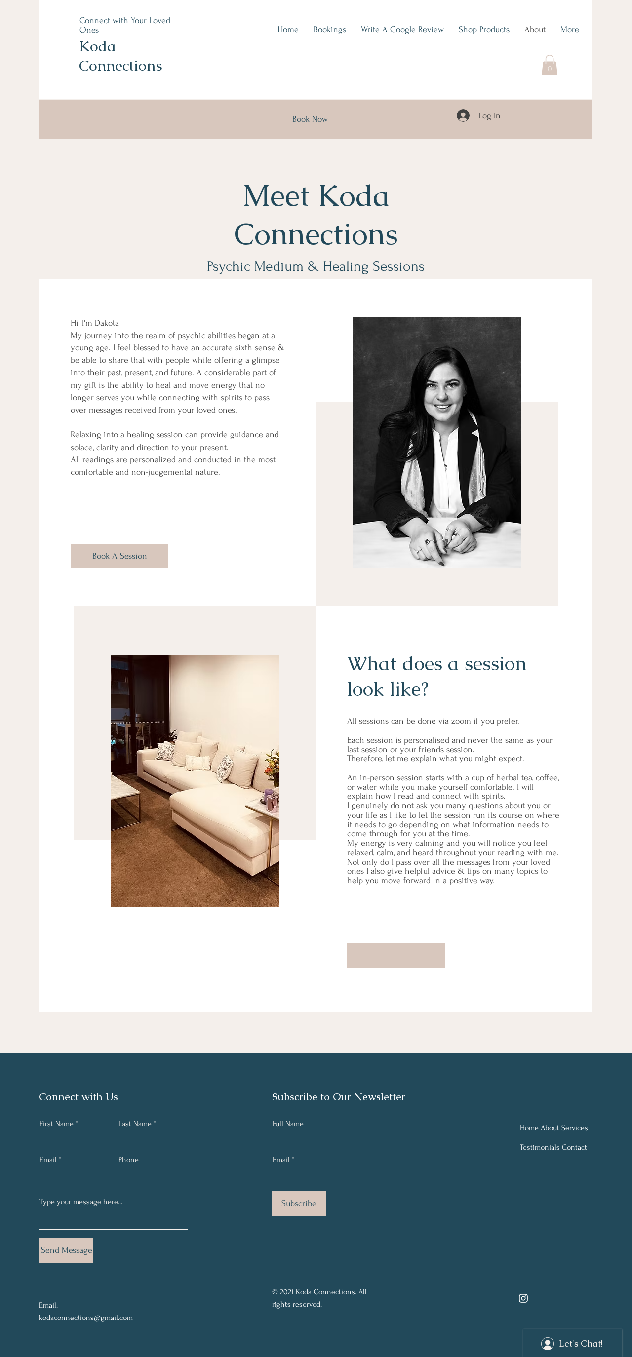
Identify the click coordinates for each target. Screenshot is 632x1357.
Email (48, 1160)
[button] (549, 65)
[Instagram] (523, 1298)
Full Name (288, 1124)
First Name (57, 1124)
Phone (128, 1160)
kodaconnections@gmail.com (86, 1317)
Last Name (135, 1124)
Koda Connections (120, 56)
